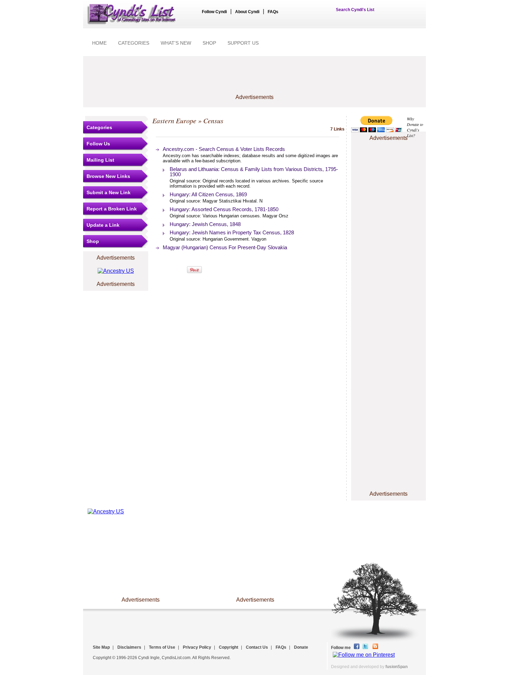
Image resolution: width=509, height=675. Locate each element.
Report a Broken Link (112, 209)
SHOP (209, 43)
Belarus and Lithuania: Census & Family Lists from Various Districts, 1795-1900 (254, 171)
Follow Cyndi (214, 11)
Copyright (228, 647)
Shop (93, 241)
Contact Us (257, 647)
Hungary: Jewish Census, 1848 (205, 224)
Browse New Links (108, 176)
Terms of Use (162, 647)
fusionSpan (396, 666)
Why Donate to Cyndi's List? (415, 127)
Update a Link (103, 225)
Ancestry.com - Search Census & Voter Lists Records (224, 149)
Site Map (101, 647)
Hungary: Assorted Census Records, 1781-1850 (224, 209)
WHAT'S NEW (176, 43)
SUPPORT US (243, 43)
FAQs (273, 11)
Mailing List (100, 160)
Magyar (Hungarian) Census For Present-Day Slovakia (225, 247)
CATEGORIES (133, 43)
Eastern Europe (174, 120)
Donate (301, 647)
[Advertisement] (254, 78)
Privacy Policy (197, 647)
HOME (99, 43)
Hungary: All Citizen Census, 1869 (208, 194)
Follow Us (98, 143)
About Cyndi (247, 11)
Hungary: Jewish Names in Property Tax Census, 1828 (232, 232)
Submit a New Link (109, 192)
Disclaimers (129, 647)
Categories (99, 127)
